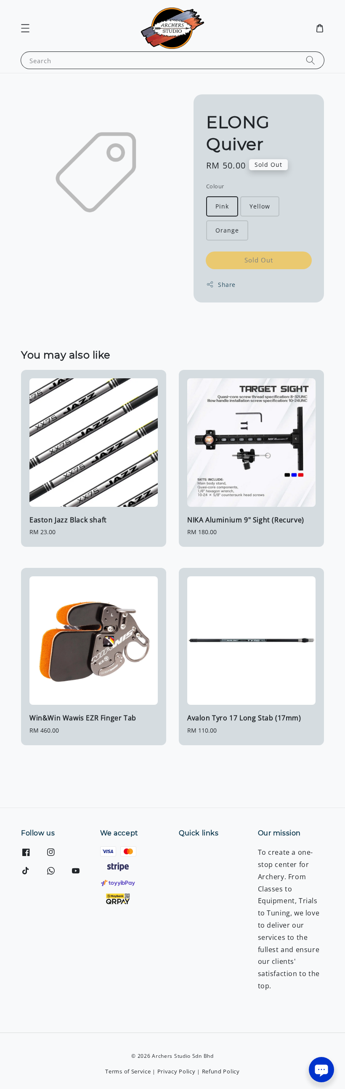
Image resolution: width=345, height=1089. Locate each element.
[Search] (310, 60)
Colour (215, 186)
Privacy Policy (176, 1071)
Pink (222, 206)
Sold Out (258, 260)
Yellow (259, 206)
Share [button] (227, 285)
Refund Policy (221, 1071)
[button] (25, 28)
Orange (227, 230)
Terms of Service (128, 1071)
